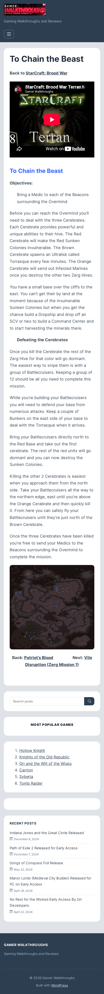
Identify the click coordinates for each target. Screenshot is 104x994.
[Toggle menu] (9, 34)
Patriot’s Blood (38, 657)
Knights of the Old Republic (44, 757)
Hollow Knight (32, 750)
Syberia (26, 776)
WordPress (59, 985)
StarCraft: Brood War (46, 73)
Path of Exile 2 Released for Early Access (44, 848)
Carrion (26, 770)
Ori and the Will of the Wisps (45, 763)
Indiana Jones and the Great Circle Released (47, 833)
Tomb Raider (31, 783)
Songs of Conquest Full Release (36, 863)
